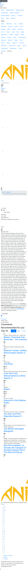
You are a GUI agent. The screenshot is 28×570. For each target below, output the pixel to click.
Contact (6, 558)
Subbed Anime (10, 10)
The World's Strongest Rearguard (14, 430)
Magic (22, 32)
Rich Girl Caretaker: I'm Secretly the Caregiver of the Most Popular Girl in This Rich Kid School (15, 448)
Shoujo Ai (14, 43)
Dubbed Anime (20, 10)
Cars (15, 23)
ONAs (7, 18)
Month (24, 331)
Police (14, 37)
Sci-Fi (21, 40)
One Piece (8, 364)
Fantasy (3, 29)
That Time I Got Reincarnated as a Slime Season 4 (14, 375)
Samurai (10, 40)
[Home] (15, 104)
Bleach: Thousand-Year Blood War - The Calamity (15, 338)
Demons (10, 26)
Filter (2, 80)
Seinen (2, 43)
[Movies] (15, 127)
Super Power (4, 48)
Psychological (22, 37)
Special (8, 192)
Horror (2, 32)
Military (17, 34)
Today (13, 331)
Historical (20, 29)
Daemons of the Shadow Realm (15, 401)
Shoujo (8, 43)
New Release (4, 12)
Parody (9, 37)
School (16, 40)
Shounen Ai (4, 45)
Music (22, 34)
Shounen (21, 43)
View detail (5, 313)
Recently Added (5, 15)
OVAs (2, 18)
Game (8, 29)
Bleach (7, 389)
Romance (3, 40)
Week (18, 331)
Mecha (11, 34)
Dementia (3, 26)
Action (2, 23)
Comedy (21, 23)
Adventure (9, 23)
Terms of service (8, 555)
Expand (4, 208)
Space (19, 45)
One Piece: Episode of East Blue (12, 222)
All (4, 507)
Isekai (8, 32)
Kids (18, 32)
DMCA (5, 557)
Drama (16, 26)
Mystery (3, 37)
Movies (13, 15)
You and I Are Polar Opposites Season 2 (13, 415)
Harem (14, 29)
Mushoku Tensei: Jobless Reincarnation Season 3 (15, 351)
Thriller (20, 48)
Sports (24, 45)
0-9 (5, 510)
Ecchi (21, 26)
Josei (13, 32)
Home (2, 10)
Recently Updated (14, 12)
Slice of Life (12, 45)
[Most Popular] (15, 174)
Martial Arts (4, 34)
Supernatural (13, 48)
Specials (13, 18)
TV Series (19, 15)
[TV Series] (15, 151)
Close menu (4, 1)
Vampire (3, 51)
